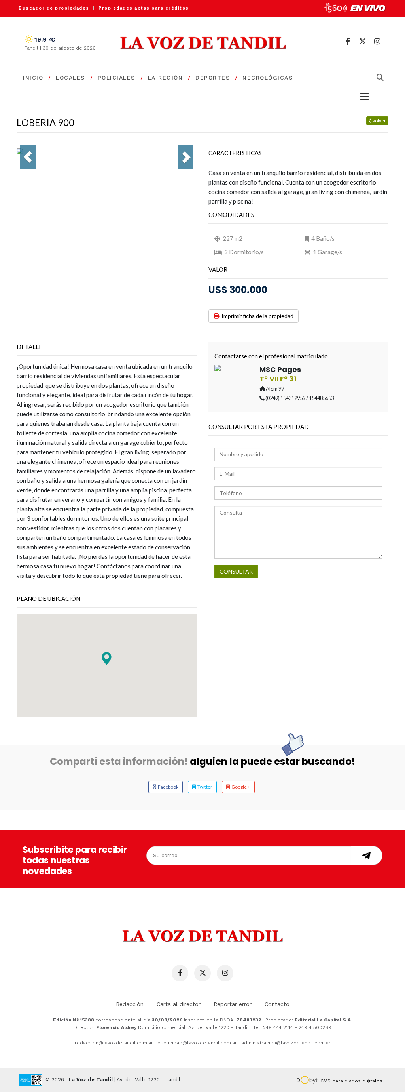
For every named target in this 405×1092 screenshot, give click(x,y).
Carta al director (179, 1004)
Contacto (277, 1004)
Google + (240, 787)
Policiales (116, 77)
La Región (165, 77)
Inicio (33, 77)
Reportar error (233, 1004)
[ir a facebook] (348, 41)
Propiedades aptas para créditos (143, 8)
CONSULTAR (236, 571)
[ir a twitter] (362, 41)
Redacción (130, 1004)
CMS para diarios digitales (351, 1081)
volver (379, 121)
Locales (70, 77)
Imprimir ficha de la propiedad (256, 316)
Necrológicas (267, 77)
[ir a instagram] (377, 41)
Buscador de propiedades (54, 8)
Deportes (212, 77)
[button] (106, 658)
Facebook (167, 787)
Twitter (204, 787)
